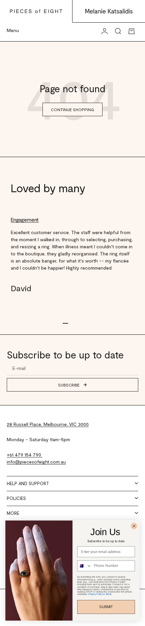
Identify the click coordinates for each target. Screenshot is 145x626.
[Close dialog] (134, 526)
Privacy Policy (95, 594)
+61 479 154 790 (24, 454)
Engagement (25, 219)
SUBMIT (106, 607)
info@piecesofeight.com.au (36, 462)
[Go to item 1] (65, 323)
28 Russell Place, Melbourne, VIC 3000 (48, 424)
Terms (109, 594)
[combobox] (85, 566)
